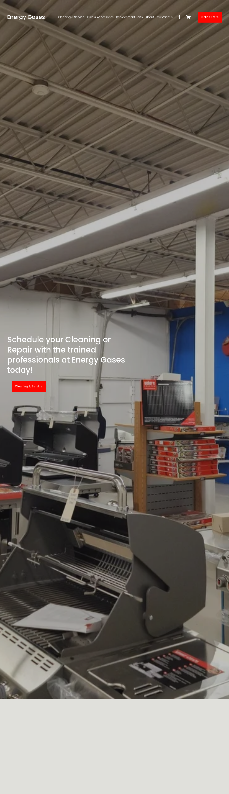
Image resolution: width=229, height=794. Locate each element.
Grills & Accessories (100, 17)
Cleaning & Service (71, 17)
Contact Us (165, 17)
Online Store (209, 17)
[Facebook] (179, 17)
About (149, 17)
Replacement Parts (129, 17)
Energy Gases (26, 17)
